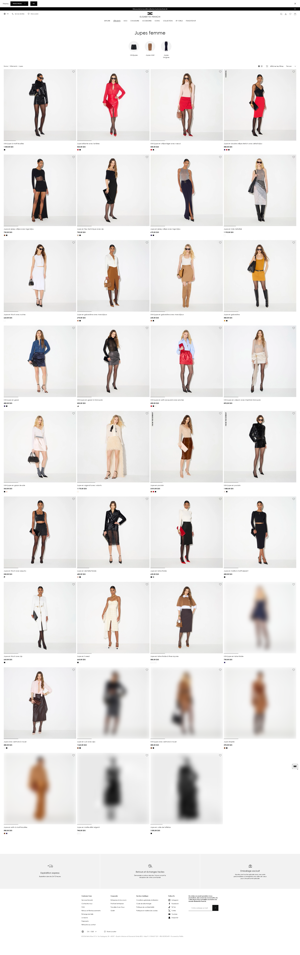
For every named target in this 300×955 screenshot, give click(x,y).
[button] (167, 475)
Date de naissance (184, 473)
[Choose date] (197, 475)
